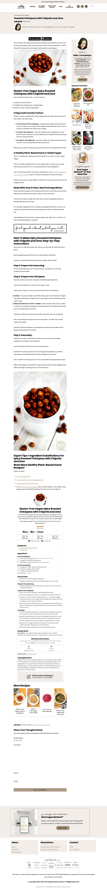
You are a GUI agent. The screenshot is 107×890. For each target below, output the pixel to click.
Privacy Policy (66, 886)
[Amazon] (82, 6)
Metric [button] (29, 573)
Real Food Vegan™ (52, 6)
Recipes (32, 6)
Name (16, 773)
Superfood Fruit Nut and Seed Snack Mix (29, 480)
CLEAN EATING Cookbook (29, 487)
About (14, 847)
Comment (17, 745)
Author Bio (15, 849)
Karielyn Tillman (31, 654)
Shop (61, 6)
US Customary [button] (21, 573)
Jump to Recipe (35, 39)
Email (16, 781)
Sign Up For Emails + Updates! (50, 847)
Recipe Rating (18, 738)
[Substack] (86, 6)
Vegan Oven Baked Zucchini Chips (27, 483)
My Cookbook (69, 6)
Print (26, 532)
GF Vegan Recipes (41, 6)
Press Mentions (17, 852)
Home (22, 15)
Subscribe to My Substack (49, 849)
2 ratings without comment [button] (40, 725)
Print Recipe (47, 39)
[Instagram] (78, 6)
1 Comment (71, 26)
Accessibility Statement (53, 886)
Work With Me (74, 849)
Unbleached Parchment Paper (28, 548)
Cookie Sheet (24, 549)
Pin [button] (33, 532)
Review (41, 532)
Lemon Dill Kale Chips (23, 476)
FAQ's (71, 847)
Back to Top (40, 886)
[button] (15, 21)
